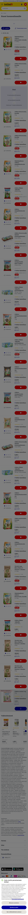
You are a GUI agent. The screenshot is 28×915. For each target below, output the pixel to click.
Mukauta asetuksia (14, 902)
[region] (14, 896)
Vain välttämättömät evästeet (14, 912)
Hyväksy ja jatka (14, 907)
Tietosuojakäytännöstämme (18, 899)
